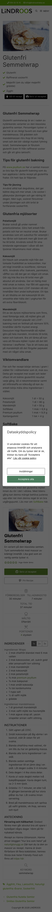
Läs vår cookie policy (24, 458)
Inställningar (26, 471)
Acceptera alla (26, 479)
